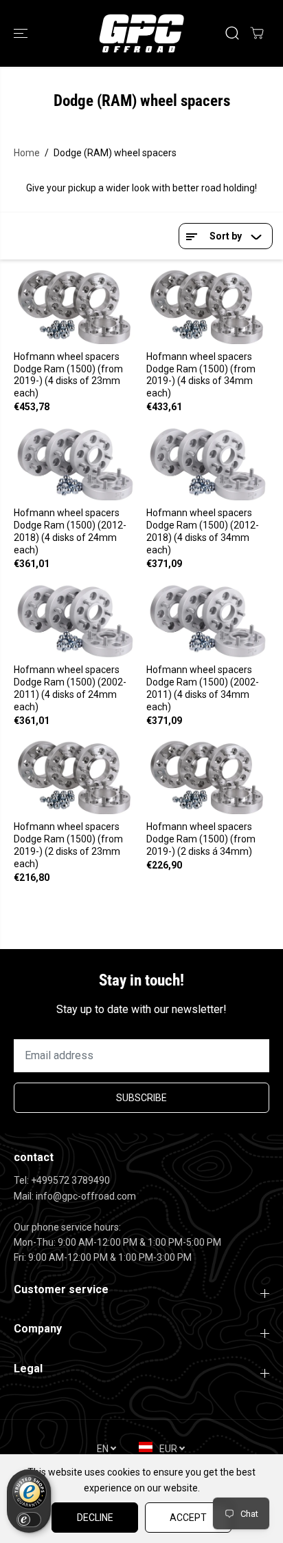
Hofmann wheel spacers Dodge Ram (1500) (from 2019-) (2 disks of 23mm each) (68, 845)
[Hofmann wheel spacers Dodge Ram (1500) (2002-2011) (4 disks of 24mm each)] (75, 620)
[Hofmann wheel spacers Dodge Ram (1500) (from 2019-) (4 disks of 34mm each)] (207, 306)
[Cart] (257, 33)
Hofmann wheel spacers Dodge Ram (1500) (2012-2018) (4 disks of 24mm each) (70, 531)
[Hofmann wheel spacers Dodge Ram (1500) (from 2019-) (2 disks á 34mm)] (207, 777)
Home (27, 152)
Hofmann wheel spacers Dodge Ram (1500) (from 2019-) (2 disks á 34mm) (201, 839)
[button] (22, 33)
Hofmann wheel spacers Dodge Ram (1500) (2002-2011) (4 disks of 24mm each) (70, 688)
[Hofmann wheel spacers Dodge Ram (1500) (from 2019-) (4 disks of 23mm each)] (75, 306)
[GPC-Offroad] (141, 33)
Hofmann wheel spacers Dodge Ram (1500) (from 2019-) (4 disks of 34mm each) (201, 375)
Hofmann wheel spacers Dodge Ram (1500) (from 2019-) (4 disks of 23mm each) (68, 375)
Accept (188, 1517)
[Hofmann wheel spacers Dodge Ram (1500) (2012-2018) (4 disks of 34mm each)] (207, 463)
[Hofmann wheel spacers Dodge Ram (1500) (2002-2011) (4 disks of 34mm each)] (207, 620)
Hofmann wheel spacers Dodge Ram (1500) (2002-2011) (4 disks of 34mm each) (202, 688)
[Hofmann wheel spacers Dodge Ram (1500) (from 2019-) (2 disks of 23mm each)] (75, 777)
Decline (95, 1517)
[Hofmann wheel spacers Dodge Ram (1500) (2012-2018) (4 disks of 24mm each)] (75, 463)
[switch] (28, 1519)
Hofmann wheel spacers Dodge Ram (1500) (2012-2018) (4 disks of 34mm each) (202, 531)
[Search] (232, 33)
